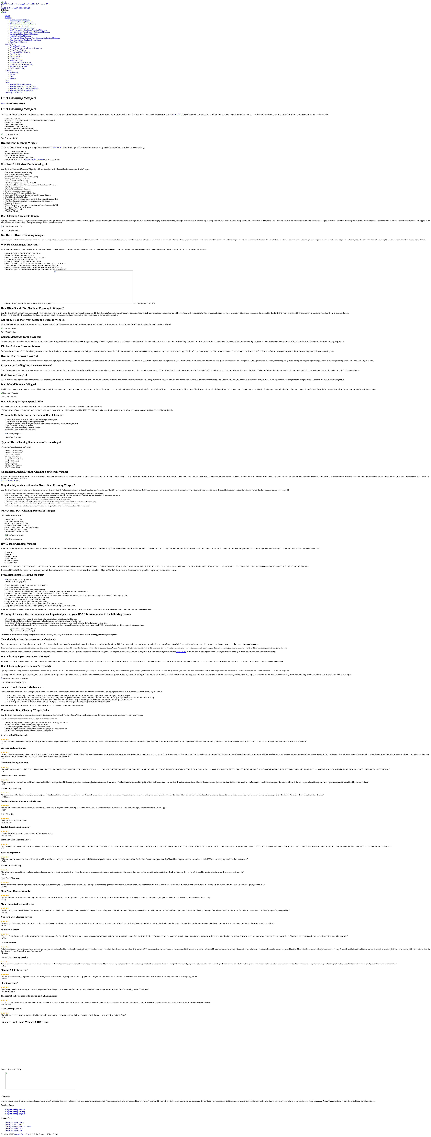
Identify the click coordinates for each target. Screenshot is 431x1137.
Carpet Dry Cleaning (17, 46)
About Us (8, 70)
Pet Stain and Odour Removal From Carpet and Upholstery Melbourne (35, 38)
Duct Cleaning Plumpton (14, 1128)
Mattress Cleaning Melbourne (20, 36)
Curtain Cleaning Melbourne (20, 20)
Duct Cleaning (15, 54)
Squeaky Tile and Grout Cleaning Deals (24, 88)
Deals (7, 82)
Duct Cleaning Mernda (13, 1130)
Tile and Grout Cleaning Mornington (18, 1126)
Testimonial (14, 72)
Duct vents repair (16, 56)
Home (7, 16)
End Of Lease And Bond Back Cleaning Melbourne (28, 30)
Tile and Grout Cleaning (18, 66)
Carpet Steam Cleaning (18, 50)
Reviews (13, 78)
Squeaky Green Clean (22, 1134)
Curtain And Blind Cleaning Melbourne (24, 34)
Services (8, 18)
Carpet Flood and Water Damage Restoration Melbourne (30, 32)
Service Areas (10, 44)
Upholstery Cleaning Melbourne (21, 22)
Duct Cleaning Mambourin (14, 1122)
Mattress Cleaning (16, 60)
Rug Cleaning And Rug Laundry (21, 64)
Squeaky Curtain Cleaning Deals (21, 90)
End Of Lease (15, 58)
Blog (7, 80)
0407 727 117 (178, 114)
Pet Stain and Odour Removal (20, 62)
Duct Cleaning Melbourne (19, 26)
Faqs (11, 76)
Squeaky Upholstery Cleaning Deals (23, 86)
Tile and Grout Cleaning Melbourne (22, 24)
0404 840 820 (15, 8)
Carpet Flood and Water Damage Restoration (26, 48)
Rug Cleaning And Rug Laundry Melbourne (25, 40)
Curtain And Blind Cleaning (20, 52)
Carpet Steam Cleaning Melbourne (22, 28)
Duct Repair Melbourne (18, 42)
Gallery (12, 74)
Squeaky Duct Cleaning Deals (20, 84)
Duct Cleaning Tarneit (13, 1124)
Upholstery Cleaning (17, 68)
